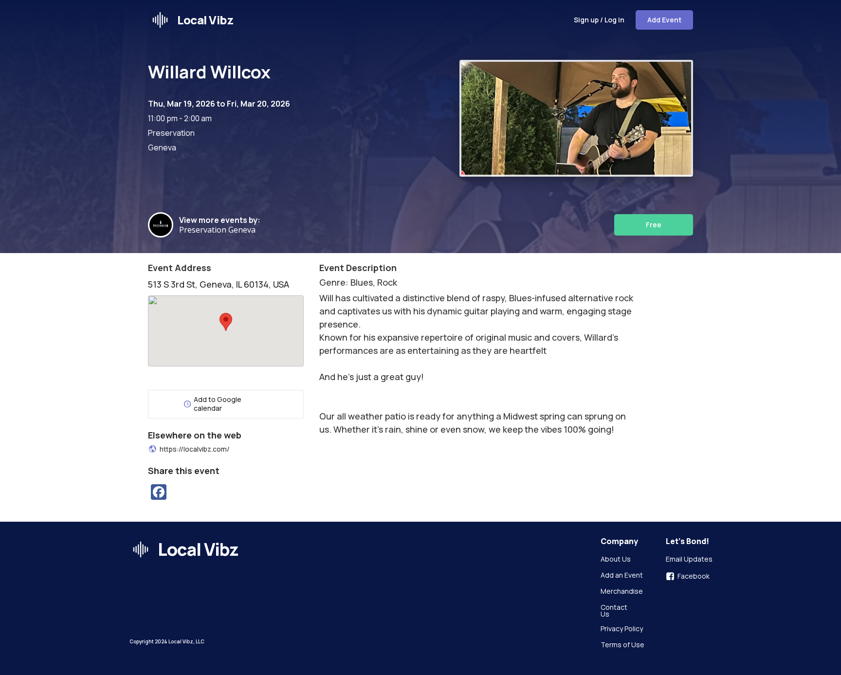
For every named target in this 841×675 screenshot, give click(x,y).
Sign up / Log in (599, 19)
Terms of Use (622, 645)
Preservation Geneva (219, 230)
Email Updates (689, 560)
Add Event (664, 19)
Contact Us (615, 611)
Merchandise (622, 592)
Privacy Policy (622, 629)
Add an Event (622, 576)
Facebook (693, 576)
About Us (616, 560)
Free (653, 224)
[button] (225, 322)
